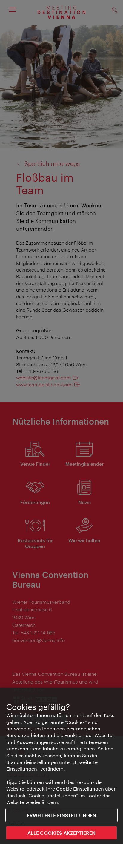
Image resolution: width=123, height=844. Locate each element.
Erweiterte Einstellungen (61, 815)
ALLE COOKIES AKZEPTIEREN (61, 833)
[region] (61, 766)
